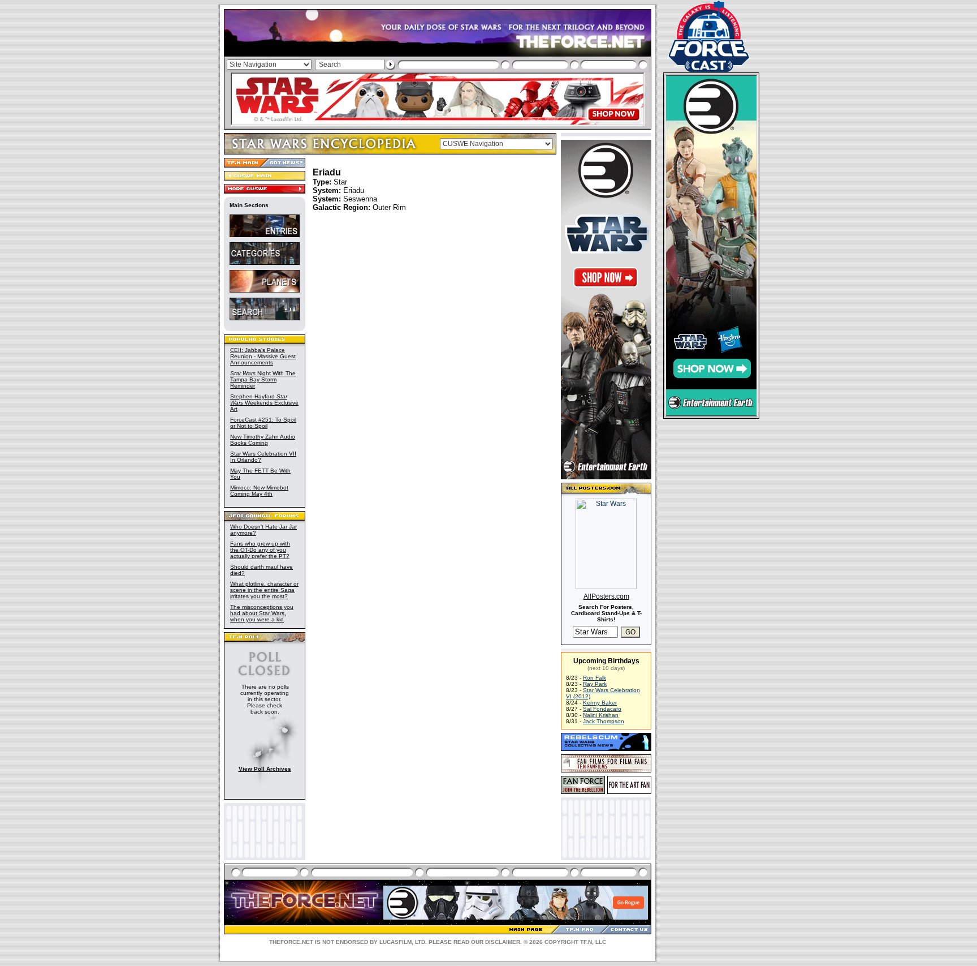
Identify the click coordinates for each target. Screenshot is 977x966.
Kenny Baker (600, 702)
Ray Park (595, 684)
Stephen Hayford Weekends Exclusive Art (264, 402)
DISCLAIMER (502, 942)
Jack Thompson (603, 721)
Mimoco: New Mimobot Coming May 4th (259, 490)
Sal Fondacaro (602, 709)
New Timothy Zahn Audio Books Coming (262, 439)
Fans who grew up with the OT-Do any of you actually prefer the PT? (260, 549)
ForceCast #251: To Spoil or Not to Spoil (263, 423)
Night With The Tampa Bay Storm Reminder (263, 379)
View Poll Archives (265, 769)
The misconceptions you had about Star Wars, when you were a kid (261, 613)
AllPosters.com (606, 596)
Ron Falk (594, 678)
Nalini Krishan (601, 715)
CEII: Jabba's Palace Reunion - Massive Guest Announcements (263, 356)
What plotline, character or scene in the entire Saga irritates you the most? (264, 590)
